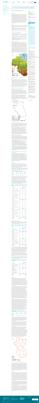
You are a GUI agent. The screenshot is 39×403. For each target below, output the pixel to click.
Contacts (13, 2)
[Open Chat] (37, 401)
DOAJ (7, 399)
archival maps (33, 22)
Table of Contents (24, 2)
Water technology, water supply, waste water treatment (6, 11)
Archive (18, 2)
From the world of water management (7, 14)
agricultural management (30, 22)
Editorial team (18, 1)
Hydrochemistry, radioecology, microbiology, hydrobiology (6, 7)
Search (35, 2)
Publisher (23, 1)
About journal (13, 1)
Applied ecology (4, 13)
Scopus (9, 399)
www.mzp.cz (29, 397)
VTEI (5, 2)
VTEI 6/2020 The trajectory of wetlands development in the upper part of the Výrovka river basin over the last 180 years (32, 48)
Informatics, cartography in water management (16, 5)
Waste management (5, 12)
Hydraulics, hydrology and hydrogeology (5, 5)
